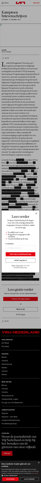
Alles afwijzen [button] (29, 479)
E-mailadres (10, 244)
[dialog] (20, 472)
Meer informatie (17, 266)
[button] (20, 475)
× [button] (39, 462)
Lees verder (35, 473)
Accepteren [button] (10, 479)
